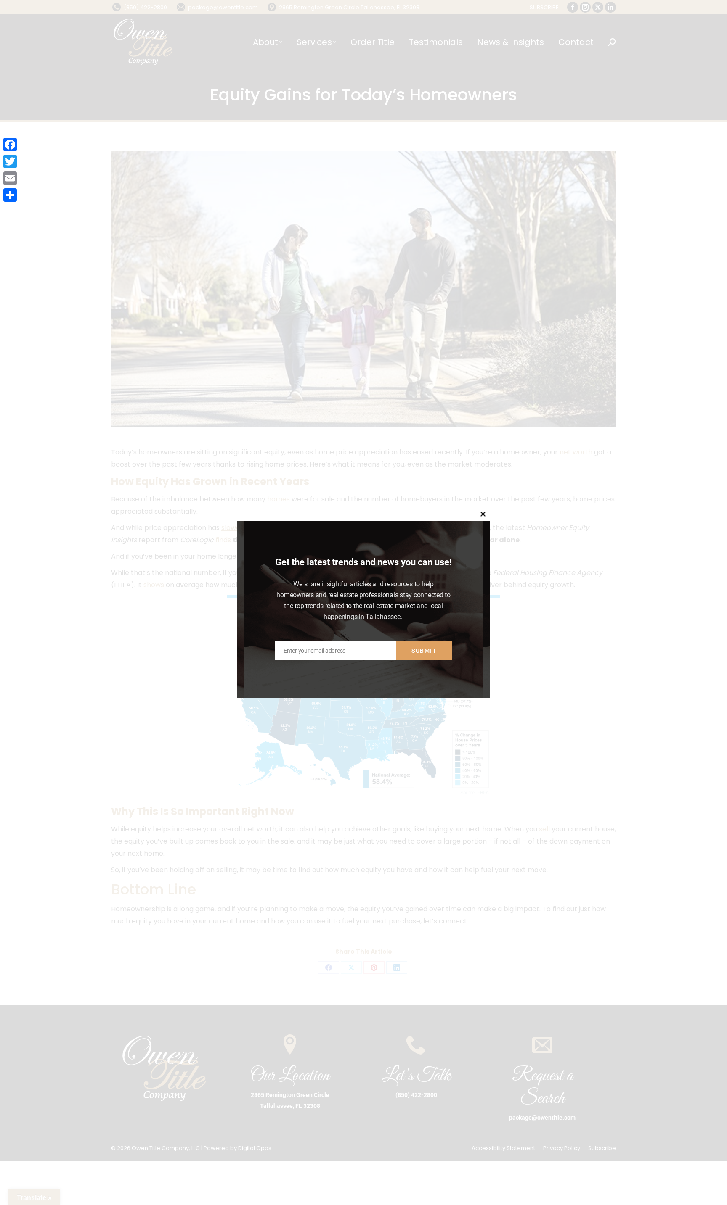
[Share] (10, 195)
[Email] (10, 178)
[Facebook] (10, 144)
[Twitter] (10, 161)
